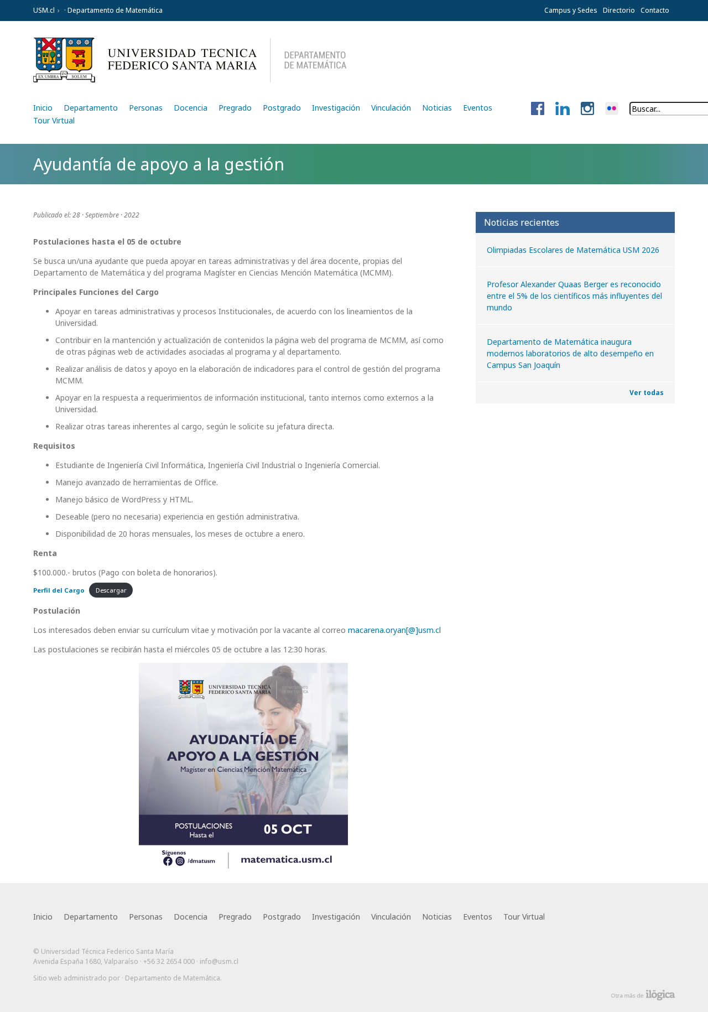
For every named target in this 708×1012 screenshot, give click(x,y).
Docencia (190, 107)
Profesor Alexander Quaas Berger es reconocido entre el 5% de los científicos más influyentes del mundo (574, 296)
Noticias (437, 107)
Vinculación (391, 107)
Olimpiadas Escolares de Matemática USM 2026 (573, 250)
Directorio (619, 10)
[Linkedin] (562, 109)
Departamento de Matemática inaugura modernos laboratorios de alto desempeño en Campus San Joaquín (570, 353)
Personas (146, 107)
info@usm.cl (219, 961)
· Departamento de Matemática (113, 10)
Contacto (655, 10)
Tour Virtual (54, 120)
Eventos (477, 107)
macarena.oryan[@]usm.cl (394, 630)
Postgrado (282, 107)
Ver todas (646, 392)
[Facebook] (537, 109)
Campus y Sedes (570, 10)
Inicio (43, 107)
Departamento (91, 107)
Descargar (111, 590)
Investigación (336, 107)
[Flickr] (611, 109)
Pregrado (235, 107)
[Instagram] (587, 109)
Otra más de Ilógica (643, 995)
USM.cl (44, 10)
